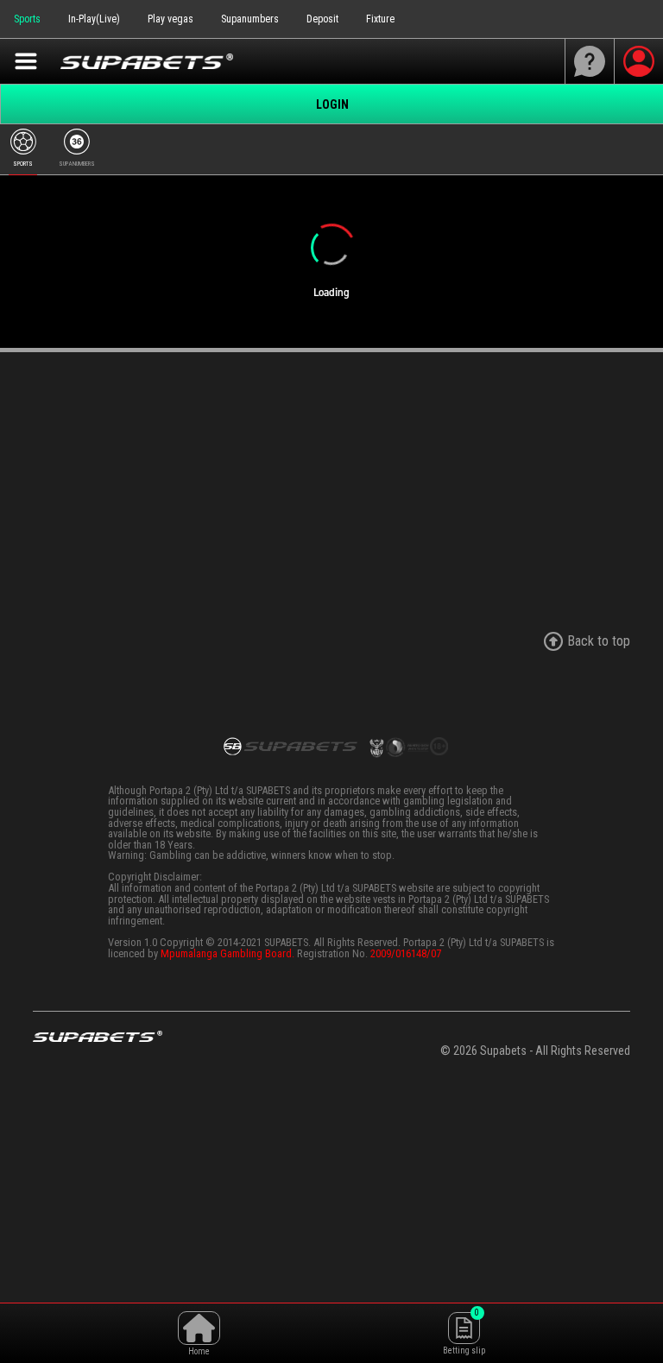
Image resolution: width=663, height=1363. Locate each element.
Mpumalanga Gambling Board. (227, 953)
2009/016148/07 (405, 953)
